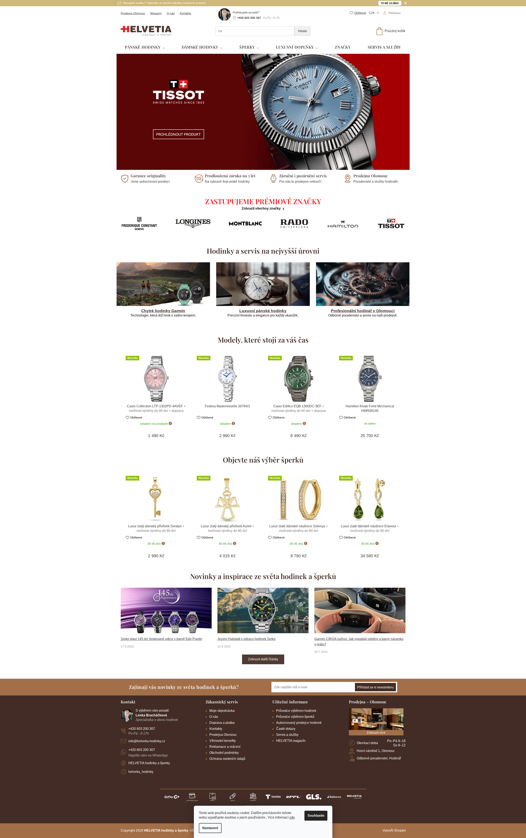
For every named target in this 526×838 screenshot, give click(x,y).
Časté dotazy (285, 728)
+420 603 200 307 (141, 728)
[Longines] (193, 223)
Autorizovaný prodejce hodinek (299, 722)
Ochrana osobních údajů (227, 758)
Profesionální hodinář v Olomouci (363, 311)
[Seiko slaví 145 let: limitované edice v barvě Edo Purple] (166, 610)
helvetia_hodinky (140, 771)
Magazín (156, 13)
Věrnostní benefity (222, 740)
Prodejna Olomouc (133, 13)
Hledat (302, 31)
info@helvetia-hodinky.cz (146, 741)
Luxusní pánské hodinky (262, 311)
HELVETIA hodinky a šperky (149, 763)
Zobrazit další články (263, 659)
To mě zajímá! (390, 3)
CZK (372, 12)
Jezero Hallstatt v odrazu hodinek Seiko (246, 639)
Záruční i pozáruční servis (303, 175)
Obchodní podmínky (224, 752)
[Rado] (294, 223)
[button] (124, 112)
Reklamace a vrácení (224, 746)
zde (292, 817)
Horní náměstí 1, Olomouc (376, 751)
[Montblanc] (245, 224)
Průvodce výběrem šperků (295, 716)
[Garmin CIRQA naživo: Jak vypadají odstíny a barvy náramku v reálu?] (360, 610)
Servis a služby (287, 734)
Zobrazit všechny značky (261, 208)
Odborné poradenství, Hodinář (379, 758)
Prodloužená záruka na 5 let (230, 175)
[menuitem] (145, 47)
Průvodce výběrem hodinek (296, 710)
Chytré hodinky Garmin (163, 311)
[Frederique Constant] (139, 223)
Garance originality (148, 175)
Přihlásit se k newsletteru (375, 687)
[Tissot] (391, 223)
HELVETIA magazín (290, 740)
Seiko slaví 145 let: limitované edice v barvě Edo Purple (161, 639)
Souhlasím (316, 815)
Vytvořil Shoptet (394, 830)
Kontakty (185, 13)
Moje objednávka (222, 710)
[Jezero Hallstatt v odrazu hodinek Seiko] (263, 610)
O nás (171, 13)
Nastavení (210, 828)
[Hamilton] (343, 223)
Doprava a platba (222, 722)
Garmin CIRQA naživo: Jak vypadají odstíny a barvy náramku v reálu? (358, 641)
